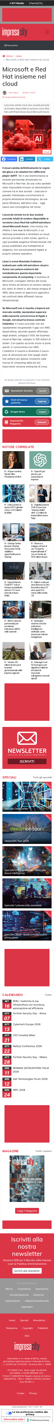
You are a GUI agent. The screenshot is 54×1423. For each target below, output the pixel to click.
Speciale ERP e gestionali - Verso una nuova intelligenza (25, 871)
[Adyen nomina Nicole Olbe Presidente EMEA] (14, 459)
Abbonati (41, 422)
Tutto (48, 994)
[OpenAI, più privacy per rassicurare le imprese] (40, 459)
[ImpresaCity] (14, 31)
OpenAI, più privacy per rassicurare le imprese (38, 475)
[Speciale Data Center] (27, 797)
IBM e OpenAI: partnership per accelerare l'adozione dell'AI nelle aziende (12, 626)
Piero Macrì (13, 93)
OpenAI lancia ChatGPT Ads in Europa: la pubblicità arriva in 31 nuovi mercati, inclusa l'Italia (13, 589)
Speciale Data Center (16, 808)
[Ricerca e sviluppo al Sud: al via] (40, 531)
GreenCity (38, 1294)
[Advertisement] (28, 1224)
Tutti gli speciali (42, 777)
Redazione (12, 1328)
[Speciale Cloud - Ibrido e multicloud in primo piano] (27, 926)
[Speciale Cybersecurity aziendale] (27, 893)
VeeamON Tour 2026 (16, 841)
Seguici (42, 412)
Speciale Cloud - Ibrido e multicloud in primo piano (25, 936)
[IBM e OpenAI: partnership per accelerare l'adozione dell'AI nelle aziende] (14, 609)
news (19, 56)
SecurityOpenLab (19, 1294)
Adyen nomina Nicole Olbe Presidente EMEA (12, 474)
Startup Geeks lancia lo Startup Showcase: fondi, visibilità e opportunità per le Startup (12, 550)
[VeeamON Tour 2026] (27, 829)
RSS (27, 1335)
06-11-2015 (30, 93)
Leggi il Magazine (27, 1210)
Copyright (27, 1328)
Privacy (33, 1393)
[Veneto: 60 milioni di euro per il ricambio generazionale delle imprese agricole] (14, 650)
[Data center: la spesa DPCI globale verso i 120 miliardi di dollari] (14, 493)
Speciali (24, 1320)
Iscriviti (42, 391)
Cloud (46, 152)
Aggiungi (42, 401)
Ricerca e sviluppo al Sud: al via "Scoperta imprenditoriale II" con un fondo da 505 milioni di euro (39, 550)
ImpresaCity (42, 1288)
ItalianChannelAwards (37, 1300)
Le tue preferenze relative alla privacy (30, 1413)
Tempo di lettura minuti (14, 97)
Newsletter (12, 45)
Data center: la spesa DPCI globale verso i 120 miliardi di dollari (13, 508)
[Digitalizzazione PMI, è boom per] (40, 493)
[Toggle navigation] (47, 32)
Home (9, 56)
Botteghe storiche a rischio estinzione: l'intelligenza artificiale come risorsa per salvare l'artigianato (39, 628)
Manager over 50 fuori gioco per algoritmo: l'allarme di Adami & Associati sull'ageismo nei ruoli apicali (40, 670)
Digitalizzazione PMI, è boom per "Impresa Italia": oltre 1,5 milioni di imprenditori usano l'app (40, 511)
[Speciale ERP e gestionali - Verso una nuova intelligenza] (27, 861)
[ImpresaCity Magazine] (27, 1178)
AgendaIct (27, 1306)
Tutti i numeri (43, 1150)
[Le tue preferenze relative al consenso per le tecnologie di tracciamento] (38, 1420)
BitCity (9, 1288)
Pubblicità (43, 1328)
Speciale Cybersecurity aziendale (23, 905)
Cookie (20, 1393)
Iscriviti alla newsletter (27, 1270)
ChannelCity (36, 3)
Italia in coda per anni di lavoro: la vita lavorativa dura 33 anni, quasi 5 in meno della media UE (40, 589)
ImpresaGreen (12, 1300)
